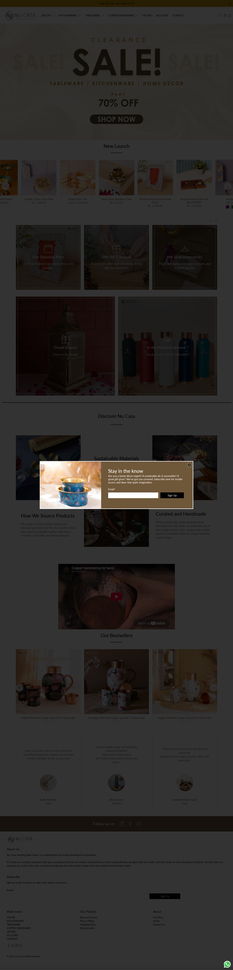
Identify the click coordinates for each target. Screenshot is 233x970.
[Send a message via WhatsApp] (227, 964)
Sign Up (172, 495)
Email (111, 489)
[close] (189, 465)
